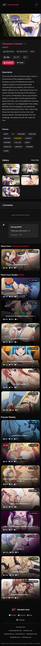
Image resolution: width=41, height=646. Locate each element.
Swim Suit (18, 146)
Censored (17, 138)
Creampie (7, 142)
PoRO (32, 51)
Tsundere (29, 146)
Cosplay (28, 138)
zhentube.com (26, 637)
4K (13, 134)
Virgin (6, 151)
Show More (35, 160)
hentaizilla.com (20, 634)
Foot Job (18, 142)
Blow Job (32, 134)
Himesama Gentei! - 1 (14, 43)
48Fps (6, 134)
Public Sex (7, 146)
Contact (13, 615)
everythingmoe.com (15, 630)
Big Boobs (21, 134)
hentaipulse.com (31, 634)
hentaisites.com (15, 637)
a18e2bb (37, 643)
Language (21, 620)
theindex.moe (27, 630)
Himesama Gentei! (20, 246)
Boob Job (7, 138)
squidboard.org (9, 634)
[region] (20, 25)
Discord (22, 615)
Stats (30, 615)
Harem (27, 142)
